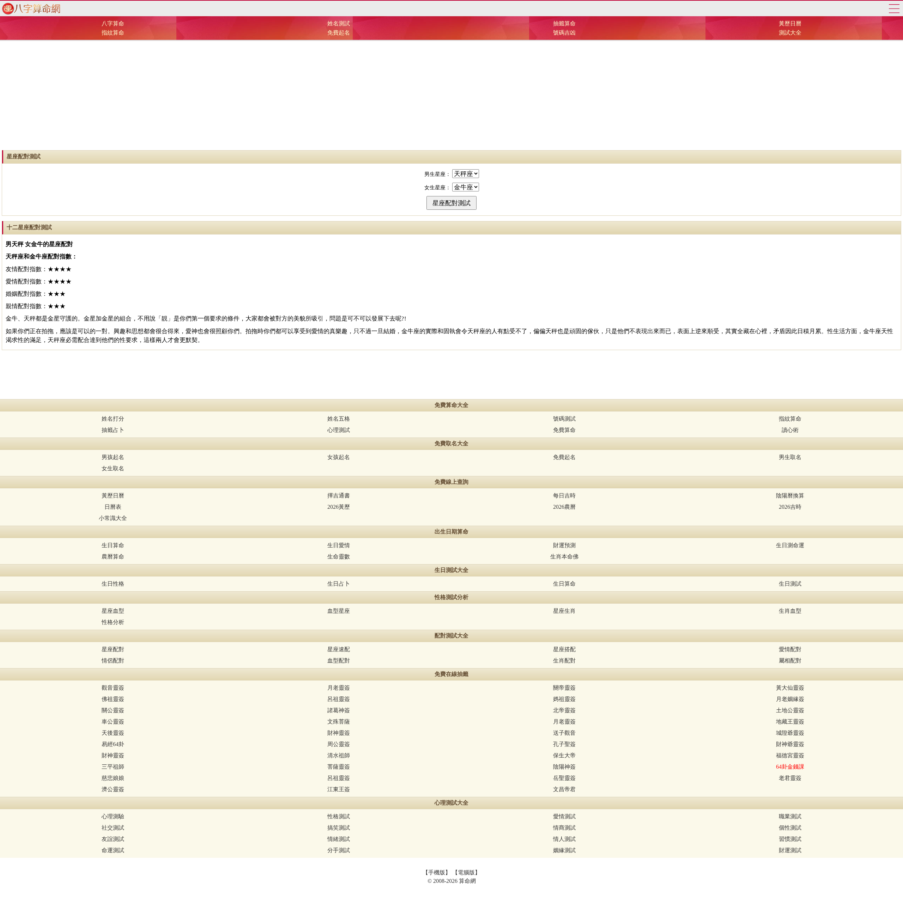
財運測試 (790, 850)
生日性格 (113, 584)
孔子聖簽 (564, 744)
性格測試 (338, 816)
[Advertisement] (451, 93)
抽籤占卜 (113, 430)
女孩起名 (338, 457)
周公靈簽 (338, 744)
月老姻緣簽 (790, 699)
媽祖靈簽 (564, 699)
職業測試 (790, 816)
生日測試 (790, 584)
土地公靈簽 (790, 710)
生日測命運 (790, 545)
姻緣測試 (564, 850)
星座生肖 (564, 611)
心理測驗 (113, 816)
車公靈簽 (113, 722)
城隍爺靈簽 (790, 733)
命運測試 (113, 850)
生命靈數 (338, 557)
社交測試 (113, 828)
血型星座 (338, 611)
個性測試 (790, 828)
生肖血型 (790, 611)
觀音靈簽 (113, 688)
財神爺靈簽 (790, 744)
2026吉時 (790, 507)
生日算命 (113, 545)
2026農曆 (564, 507)
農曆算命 (113, 557)
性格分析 (113, 622)
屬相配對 (790, 661)
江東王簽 (338, 789)
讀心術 (790, 430)
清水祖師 (338, 755)
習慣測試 (790, 839)
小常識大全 (113, 518)
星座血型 (113, 611)
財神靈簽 (338, 733)
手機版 (436, 872)
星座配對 (113, 649)
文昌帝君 (564, 789)
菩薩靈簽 (338, 767)
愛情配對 (790, 649)
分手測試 (338, 850)
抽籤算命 (564, 23)
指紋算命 (113, 33)
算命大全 (894, 8)
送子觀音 (564, 733)
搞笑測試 (338, 828)
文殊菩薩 (338, 722)
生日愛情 (338, 545)
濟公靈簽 (113, 789)
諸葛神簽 (338, 710)
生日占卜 (338, 584)
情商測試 (564, 828)
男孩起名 (113, 457)
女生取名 (113, 468)
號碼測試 (564, 419)
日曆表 (112, 507)
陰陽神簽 (564, 767)
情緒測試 (338, 839)
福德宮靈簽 (790, 755)
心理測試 (338, 430)
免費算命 (564, 430)
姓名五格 (338, 419)
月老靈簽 (338, 688)
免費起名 (338, 33)
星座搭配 (564, 649)
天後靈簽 (113, 733)
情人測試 (564, 839)
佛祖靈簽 (113, 699)
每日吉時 (564, 496)
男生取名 (790, 457)
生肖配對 (564, 661)
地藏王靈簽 (790, 722)
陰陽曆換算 (790, 496)
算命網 (30, 8)
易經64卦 (113, 744)
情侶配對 (113, 661)
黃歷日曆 (790, 23)
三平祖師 (113, 767)
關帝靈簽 (564, 688)
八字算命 (113, 23)
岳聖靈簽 (564, 778)
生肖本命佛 (564, 557)
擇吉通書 (338, 496)
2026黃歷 (338, 507)
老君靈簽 (790, 778)
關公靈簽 (113, 710)
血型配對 (338, 661)
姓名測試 (338, 23)
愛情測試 (564, 816)
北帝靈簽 (564, 710)
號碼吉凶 (564, 33)
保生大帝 (564, 755)
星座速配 (338, 649)
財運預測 (564, 545)
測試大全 (790, 33)
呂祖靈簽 (338, 699)
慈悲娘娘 (113, 778)
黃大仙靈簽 (790, 688)
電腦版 (466, 872)
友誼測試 (113, 839)
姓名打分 (113, 419)
